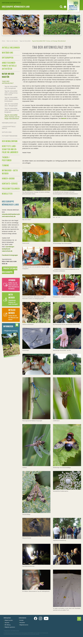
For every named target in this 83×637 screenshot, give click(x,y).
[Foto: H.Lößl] (36, 181)
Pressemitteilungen (11, 188)
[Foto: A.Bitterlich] (36, 256)
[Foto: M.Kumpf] (36, 232)
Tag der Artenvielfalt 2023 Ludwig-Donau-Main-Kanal (11, 92)
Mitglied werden (8, 620)
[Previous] (4, 25)
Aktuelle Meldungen (11, 47)
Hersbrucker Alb (9, 123)
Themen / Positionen (6, 159)
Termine (5, 165)
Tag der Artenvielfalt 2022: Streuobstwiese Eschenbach (12, 99)
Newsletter (7, 193)
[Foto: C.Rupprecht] (36, 207)
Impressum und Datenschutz (11, 630)
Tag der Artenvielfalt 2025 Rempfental (11, 87)
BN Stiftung (7, 624)
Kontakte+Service (10, 183)
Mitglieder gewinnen (9, 627)
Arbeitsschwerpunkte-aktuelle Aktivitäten (9, 65)
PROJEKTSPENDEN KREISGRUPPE (9, 270)
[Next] (79, 25)
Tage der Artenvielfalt (25, 41)
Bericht (63, 118)
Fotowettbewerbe (9, 136)
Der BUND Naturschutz (11, 3)
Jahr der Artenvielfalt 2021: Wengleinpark (11, 105)
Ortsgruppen (7, 57)
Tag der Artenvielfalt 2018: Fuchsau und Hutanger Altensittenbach (12, 116)
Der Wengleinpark (10, 141)
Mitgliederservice (24, 624)
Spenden (6, 622)
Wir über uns (7, 52)
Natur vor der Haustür (12, 41)
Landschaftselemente (9, 127)
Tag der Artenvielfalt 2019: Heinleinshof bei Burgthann (12, 110)
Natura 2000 (6, 132)
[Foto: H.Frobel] (67, 257)
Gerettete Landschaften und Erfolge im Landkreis (10, 149)
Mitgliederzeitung (10, 331)
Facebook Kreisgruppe (10, 255)
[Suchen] (61, 7)
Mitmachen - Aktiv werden (10, 172)
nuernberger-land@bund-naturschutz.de (8, 249)
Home (3, 41)
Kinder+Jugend (8, 178)
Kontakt (21, 620)
